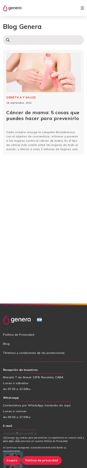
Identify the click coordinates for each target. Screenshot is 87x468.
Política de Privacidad (18, 334)
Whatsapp (11, 397)
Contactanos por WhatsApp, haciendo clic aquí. (37, 405)
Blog (6, 344)
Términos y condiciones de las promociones (34, 353)
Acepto (11, 460)
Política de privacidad (41, 460)
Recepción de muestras (20, 370)
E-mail (7, 426)
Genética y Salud (21, 97)
